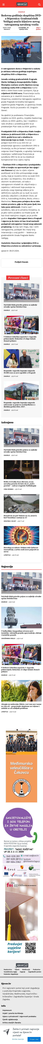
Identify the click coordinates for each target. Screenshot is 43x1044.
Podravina (36, 969)
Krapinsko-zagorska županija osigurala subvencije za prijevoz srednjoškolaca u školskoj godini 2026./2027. (19, 405)
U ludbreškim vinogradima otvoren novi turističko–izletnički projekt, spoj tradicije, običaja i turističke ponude (21, 633)
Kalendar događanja (11, 974)
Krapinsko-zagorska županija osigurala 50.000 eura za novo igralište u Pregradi (19, 372)
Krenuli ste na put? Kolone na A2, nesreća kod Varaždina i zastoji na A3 (20, 517)
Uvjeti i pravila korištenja (13, 1013)
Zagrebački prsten (34, 972)
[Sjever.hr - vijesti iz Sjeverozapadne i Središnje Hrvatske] (21, 4)
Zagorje (21, 12)
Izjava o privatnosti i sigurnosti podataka (19, 1016)
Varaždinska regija (8, 638)
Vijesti (17, 969)
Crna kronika (8, 489)
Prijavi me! (34, 1039)
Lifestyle (7, 555)
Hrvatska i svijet (10, 521)
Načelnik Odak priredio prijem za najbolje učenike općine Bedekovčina (20, 306)
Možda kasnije (18, 1039)
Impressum (7, 1010)
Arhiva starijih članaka (12, 1023)
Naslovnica (8, 969)
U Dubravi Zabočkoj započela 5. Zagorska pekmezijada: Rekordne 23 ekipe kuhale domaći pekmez (20, 339)
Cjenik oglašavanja (10, 1019)
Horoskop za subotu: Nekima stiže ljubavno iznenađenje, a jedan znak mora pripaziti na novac (21, 550)
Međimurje (26, 969)
